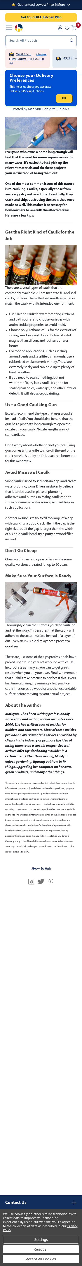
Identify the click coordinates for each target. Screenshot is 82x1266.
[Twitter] (41, 881)
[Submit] (72, 41)
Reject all (41, 1249)
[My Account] (60, 28)
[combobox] (41, 40)
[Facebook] (31, 881)
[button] (41, 5)
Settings (41, 1239)
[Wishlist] (67, 28)
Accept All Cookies (41, 1259)
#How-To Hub (41, 869)
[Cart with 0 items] (74, 27)
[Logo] (19, 28)
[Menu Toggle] (9, 28)
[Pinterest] (50, 881)
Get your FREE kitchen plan (41, 17)
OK (64, 98)
